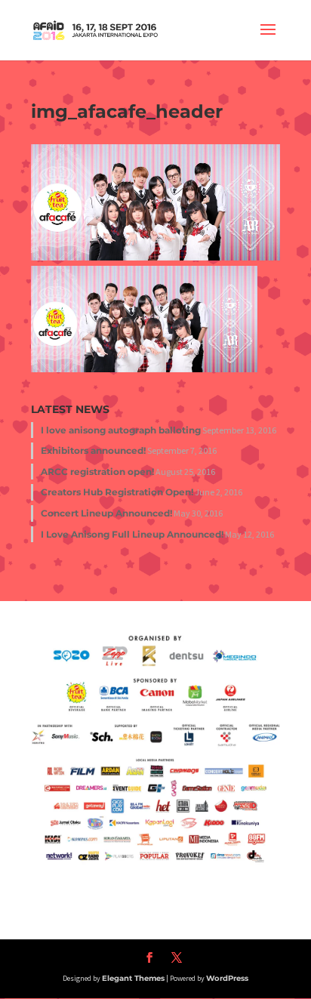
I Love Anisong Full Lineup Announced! (132, 534)
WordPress (227, 978)
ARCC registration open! (97, 471)
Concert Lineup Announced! (106, 513)
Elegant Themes (133, 978)
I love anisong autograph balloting (121, 430)
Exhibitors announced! (93, 450)
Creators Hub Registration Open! (117, 492)
